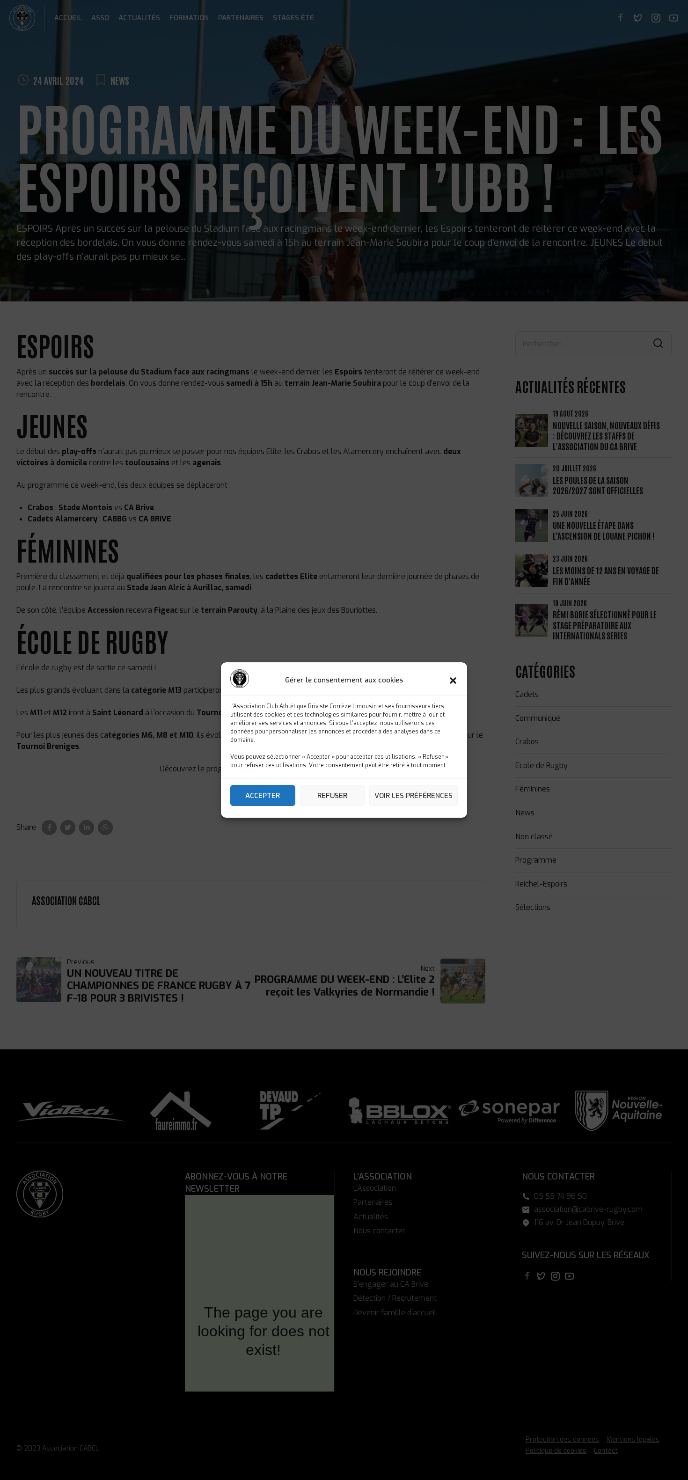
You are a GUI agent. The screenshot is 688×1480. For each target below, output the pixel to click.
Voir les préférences (413, 795)
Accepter (262, 795)
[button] (453, 680)
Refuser (332, 795)
